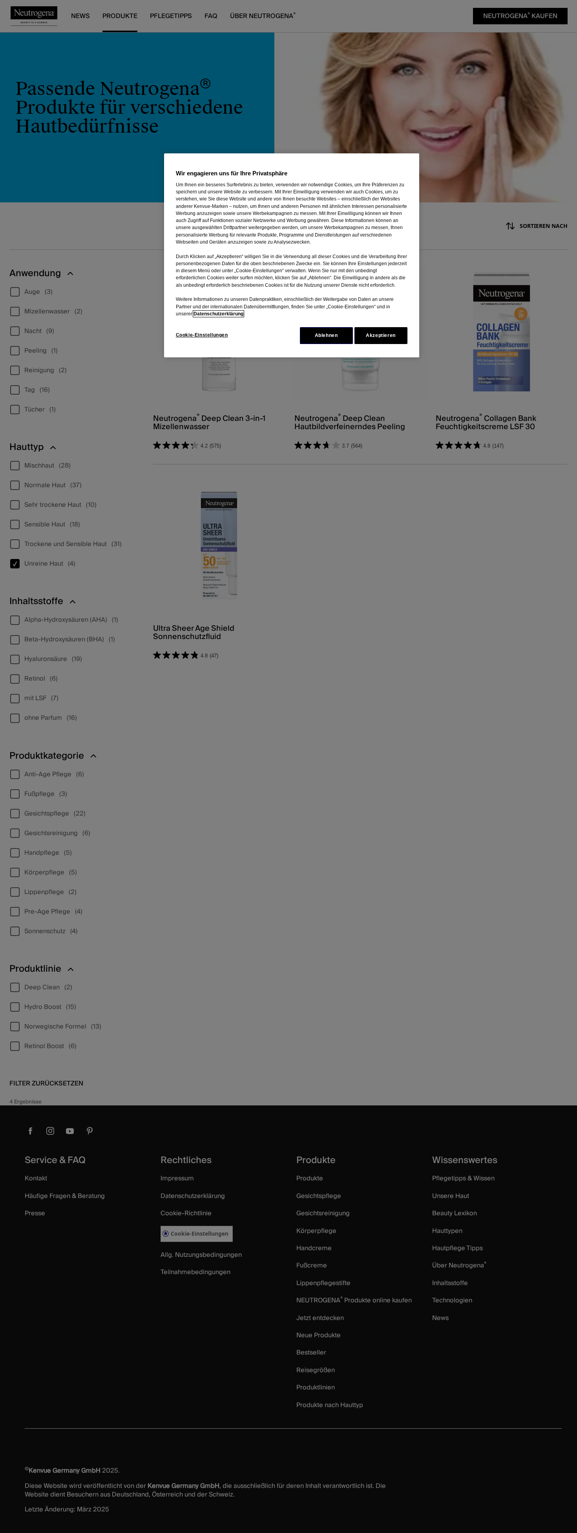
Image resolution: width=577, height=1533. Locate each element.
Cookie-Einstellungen (202, 335)
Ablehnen (326, 335)
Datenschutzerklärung (218, 314)
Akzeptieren (381, 335)
